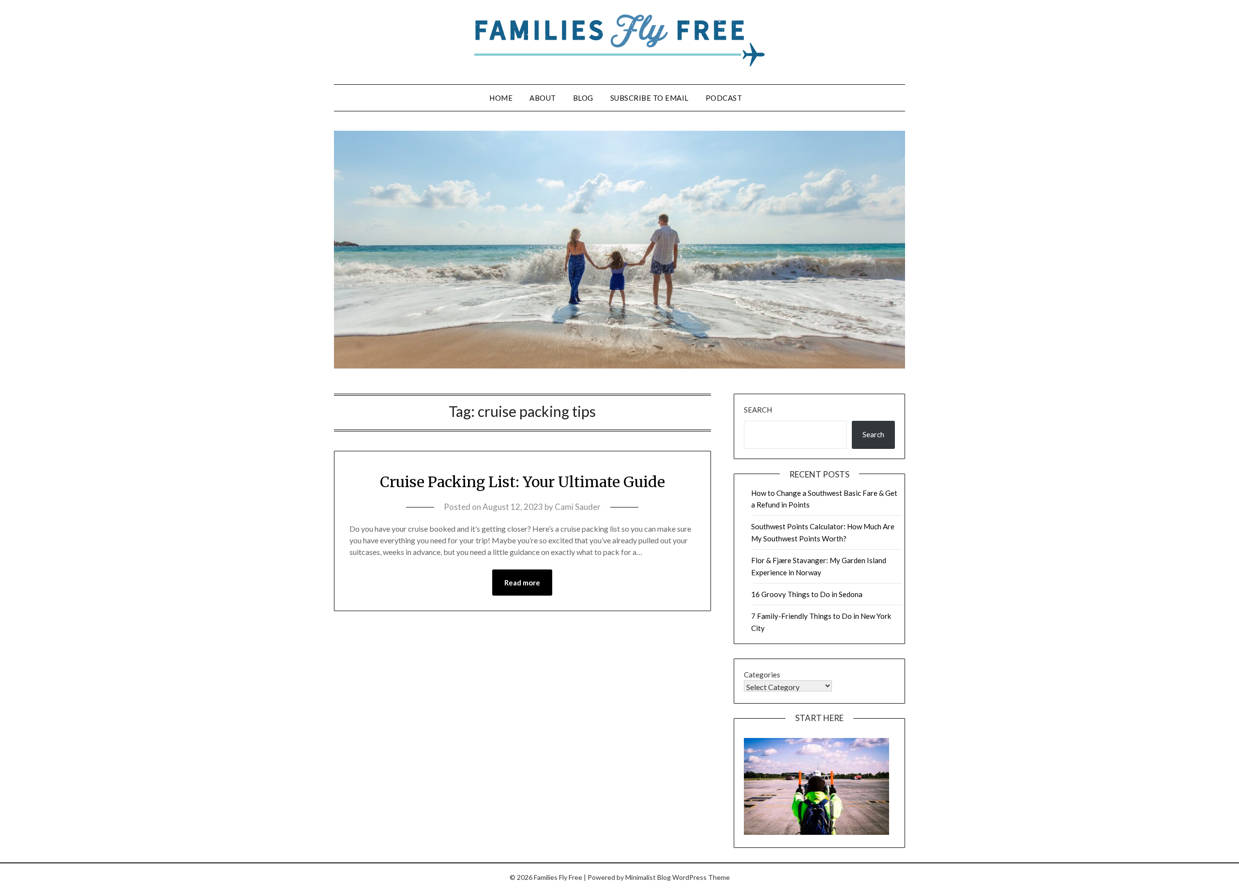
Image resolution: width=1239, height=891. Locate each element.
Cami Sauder (578, 507)
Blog (583, 97)
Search (758, 409)
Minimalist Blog (648, 877)
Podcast (724, 97)
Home (501, 97)
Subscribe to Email (649, 97)
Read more (522, 582)
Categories (762, 674)
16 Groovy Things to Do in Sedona (806, 594)
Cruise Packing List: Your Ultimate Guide (522, 482)
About (542, 97)
